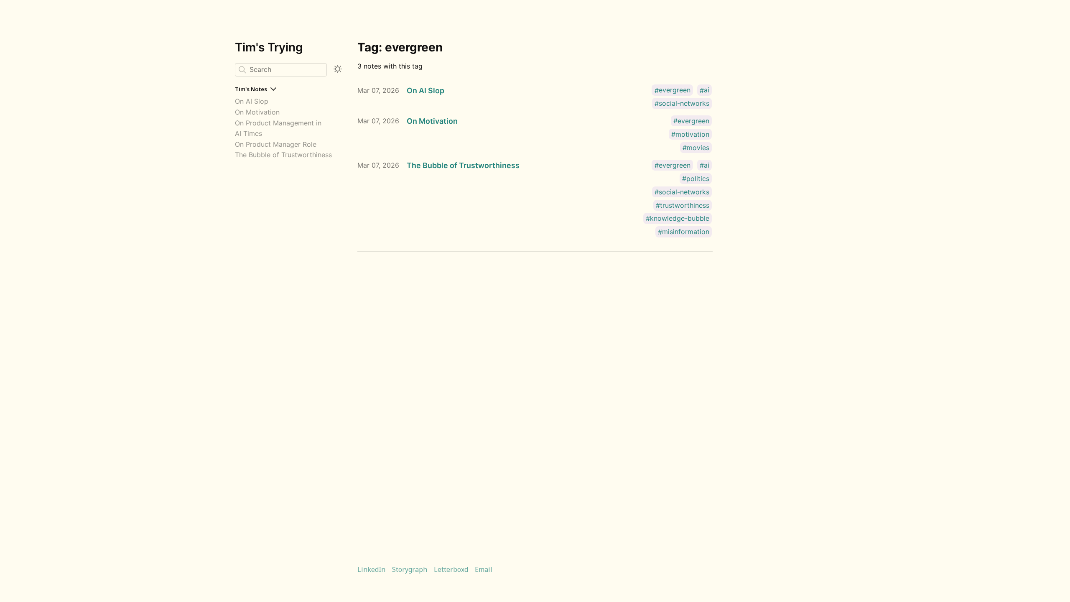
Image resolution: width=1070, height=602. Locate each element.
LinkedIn (371, 569)
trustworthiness (684, 205)
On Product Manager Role (275, 144)
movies (698, 147)
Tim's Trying (269, 47)
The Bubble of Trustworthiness (283, 154)
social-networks (684, 103)
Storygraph (409, 569)
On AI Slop (251, 101)
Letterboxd (451, 569)
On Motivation (257, 112)
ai (706, 90)
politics (697, 178)
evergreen (674, 90)
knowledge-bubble (679, 218)
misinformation (685, 232)
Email (483, 569)
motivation (692, 134)
